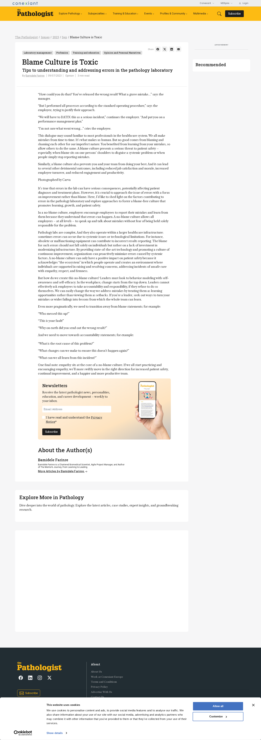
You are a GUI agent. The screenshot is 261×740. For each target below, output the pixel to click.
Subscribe (51, 431)
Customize (216, 716)
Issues (45, 37)
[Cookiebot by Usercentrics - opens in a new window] (23, 733)
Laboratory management (38, 52)
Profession (62, 52)
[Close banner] (253, 705)
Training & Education (124, 13)
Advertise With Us (101, 692)
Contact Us (97, 697)
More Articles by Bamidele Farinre (61, 471)
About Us (96, 671)
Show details (55, 732)
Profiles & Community (172, 13)
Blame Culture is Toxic (86, 37)
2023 (56, 37)
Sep (64, 37)
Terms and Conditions (104, 681)
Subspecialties (96, 13)
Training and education (86, 52)
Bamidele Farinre (35, 75)
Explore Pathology (69, 13)
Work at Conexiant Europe (107, 676)
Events (148, 13)
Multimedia (199, 13)
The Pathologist (26, 37)
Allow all (218, 706)
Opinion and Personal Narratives (122, 52)
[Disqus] (102, 580)
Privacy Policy (99, 686)
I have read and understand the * (74, 419)
